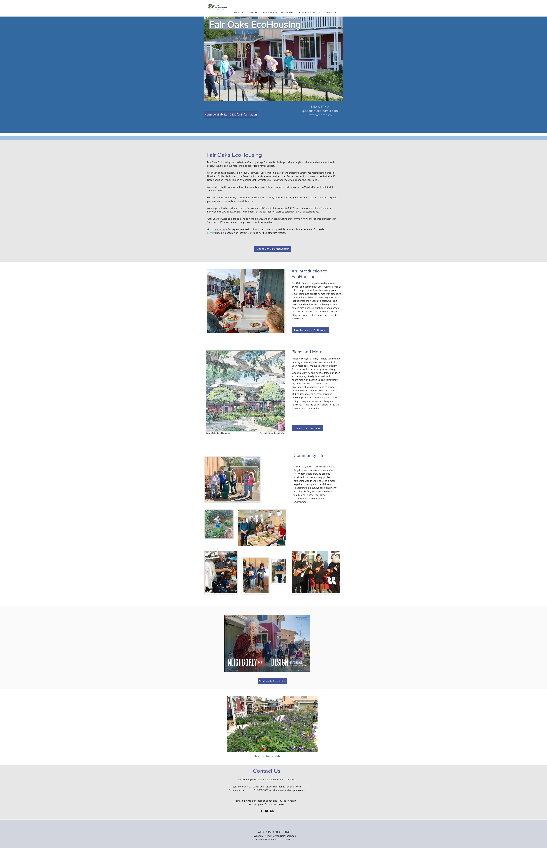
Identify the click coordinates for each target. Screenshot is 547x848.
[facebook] (261, 811)
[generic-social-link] (272, 811)
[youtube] (267, 811)
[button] (251, 12)
